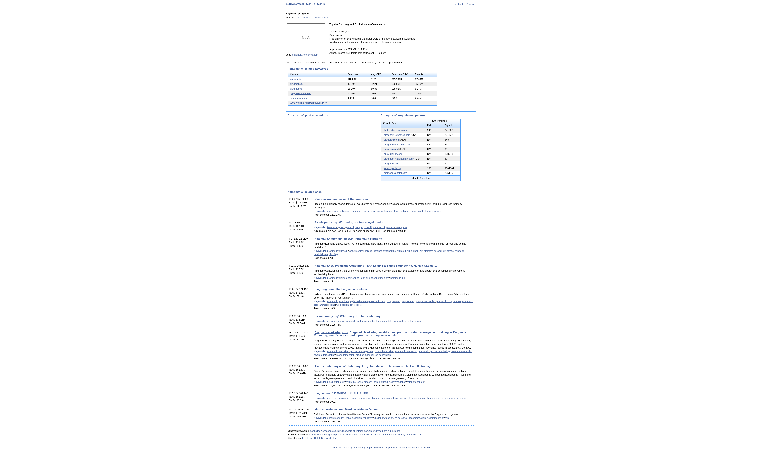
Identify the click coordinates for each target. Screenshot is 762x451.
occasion (357, 418)
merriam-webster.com (395, 173)
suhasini (343, 251)
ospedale (387, 321)
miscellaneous (385, 211)
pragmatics (296, 88)
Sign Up (310, 4)
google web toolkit (425, 301)
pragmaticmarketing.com (397, 144)
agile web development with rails (367, 301)
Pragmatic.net (324, 265)
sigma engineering (349, 278)
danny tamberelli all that (411, 434)
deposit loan (351, 434)
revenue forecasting (461, 351)
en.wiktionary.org (393, 154)
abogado (332, 321)
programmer (393, 301)
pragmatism (296, 84)
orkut (382, 227)
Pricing (470, 4)
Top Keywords (374, 447)
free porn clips (385, 431)
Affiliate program (348, 447)
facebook (332, 227)
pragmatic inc (397, 278)
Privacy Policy (407, 447)
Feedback (458, 4)
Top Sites (391, 447)
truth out (401, 251)
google (359, 227)
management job (345, 355)
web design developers (349, 305)
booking (376, 321)
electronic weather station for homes (378, 434)
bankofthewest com (320, 431)
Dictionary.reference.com (331, 198)
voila (348, 418)
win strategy (426, 251)
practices (344, 301)
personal (402, 418)
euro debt (355, 398)
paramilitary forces (444, 251)
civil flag (333, 254)
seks (410, 321)
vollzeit (403, 321)
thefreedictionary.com (395, 130)
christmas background (365, 431)
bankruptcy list (435, 398)
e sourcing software (341, 431)
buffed (384, 382)
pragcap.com (391, 149)
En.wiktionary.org (326, 316)
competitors (321, 17)
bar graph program (334, 434)
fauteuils (340, 382)
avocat (341, 321)
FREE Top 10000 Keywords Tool (319, 438)
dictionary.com (408, 211)
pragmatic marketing (338, 351)
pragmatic (295, 79)
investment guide (370, 398)
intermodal (400, 398)
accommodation (397, 382)
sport (373, 211)
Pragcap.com (323, 393)
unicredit (332, 398)
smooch (368, 382)
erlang (331, 305)
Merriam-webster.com (329, 409)
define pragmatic (299, 98)
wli (409, 398)
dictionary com (435, 211)
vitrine (410, 382)
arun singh (413, 251)
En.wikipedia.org (326, 222)
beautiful (421, 211)
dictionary (332, 211)
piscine (331, 382)
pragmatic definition (300, 93)
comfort (366, 211)
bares (377, 382)
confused (356, 211)
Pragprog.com (324, 289)
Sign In (321, 4)
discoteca (419, 321)
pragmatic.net (391, 163)
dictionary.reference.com (305, 54)
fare (447, 418)
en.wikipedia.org (393, 168)
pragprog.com (391, 139)
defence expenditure (385, 251)
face (396, 211)
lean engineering (370, 278)
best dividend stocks (455, 398)
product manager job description (373, 355)
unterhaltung (364, 321)
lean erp (384, 278)
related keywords (304, 17)
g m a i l (349, 227)
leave (360, 382)
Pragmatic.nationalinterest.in (334, 238)
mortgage (401, 227)
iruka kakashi (316, 434)
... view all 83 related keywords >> (309, 103)
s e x (375, 227)
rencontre (368, 418)
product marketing (384, 351)
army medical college (360, 251)
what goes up (419, 398)
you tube (390, 227)
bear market (387, 398)
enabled (419, 382)
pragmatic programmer (448, 301)
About (335, 447)
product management (361, 351)
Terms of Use (423, 447)
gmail (341, 227)
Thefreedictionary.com (330, 366)
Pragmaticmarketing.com (331, 332)
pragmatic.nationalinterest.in (399, 158)
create (396, 431)
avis (396, 321)
